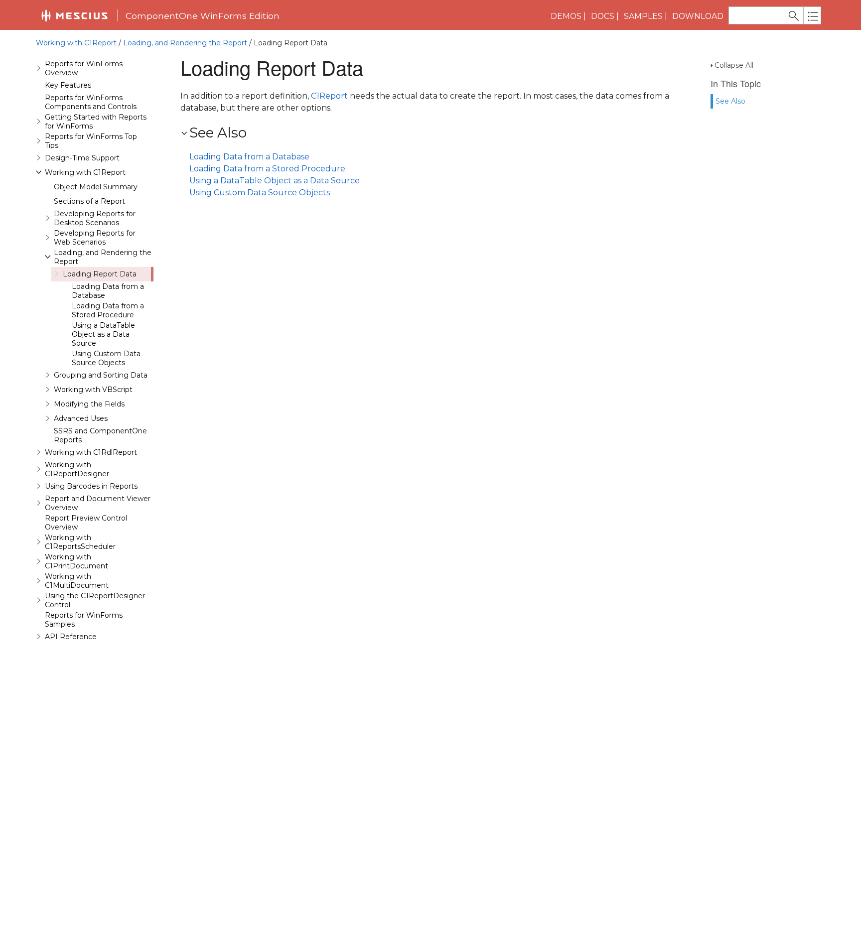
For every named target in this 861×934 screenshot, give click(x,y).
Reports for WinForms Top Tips (91, 141)
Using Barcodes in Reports (91, 486)
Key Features (68, 85)
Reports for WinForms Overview (84, 68)
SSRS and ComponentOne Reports (100, 435)
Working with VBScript (93, 389)
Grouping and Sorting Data (100, 375)
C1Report (329, 96)
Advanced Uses (81, 418)
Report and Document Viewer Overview (97, 503)
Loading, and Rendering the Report (185, 42)
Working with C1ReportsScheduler (80, 542)
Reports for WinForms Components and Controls (91, 102)
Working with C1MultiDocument (77, 581)
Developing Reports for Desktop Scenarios (95, 218)
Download (697, 16)
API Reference (71, 636)
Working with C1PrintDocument (76, 561)
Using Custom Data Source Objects (106, 358)
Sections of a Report (89, 201)
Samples (643, 16)
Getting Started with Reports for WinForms (95, 122)
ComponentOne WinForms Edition (203, 15)
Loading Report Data (100, 273)
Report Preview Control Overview (86, 523)
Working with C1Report (76, 42)
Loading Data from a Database (108, 291)
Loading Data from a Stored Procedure (108, 310)
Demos (566, 16)
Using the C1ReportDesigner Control (95, 600)
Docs (602, 16)
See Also (730, 101)
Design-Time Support (82, 157)
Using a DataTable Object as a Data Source (103, 334)
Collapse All (734, 65)
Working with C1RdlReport (91, 452)
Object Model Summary (96, 186)
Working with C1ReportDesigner (77, 469)
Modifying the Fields (89, 404)
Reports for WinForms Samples (84, 620)
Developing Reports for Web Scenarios (95, 238)
